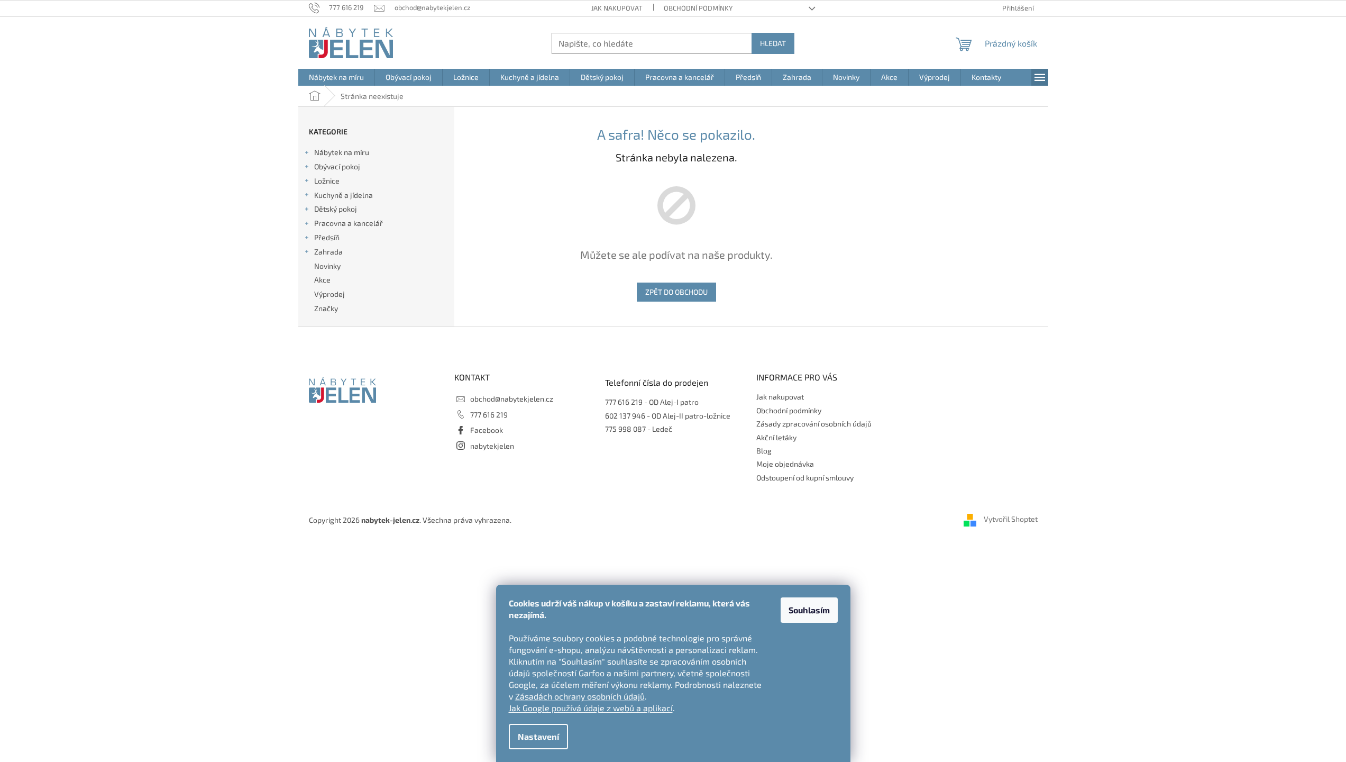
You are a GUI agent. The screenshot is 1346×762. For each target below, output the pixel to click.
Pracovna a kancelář (348, 223)
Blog (764, 450)
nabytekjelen (492, 445)
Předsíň (327, 237)
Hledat (773, 43)
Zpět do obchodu (676, 291)
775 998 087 (625, 428)
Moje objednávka (785, 463)
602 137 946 (625, 415)
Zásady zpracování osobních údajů (814, 423)
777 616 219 (489, 414)
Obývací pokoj (337, 166)
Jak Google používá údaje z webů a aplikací (591, 708)
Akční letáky (776, 437)
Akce (322, 279)
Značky (326, 308)
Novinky (327, 265)
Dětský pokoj (335, 208)
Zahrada (328, 251)
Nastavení (538, 736)
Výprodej (329, 293)
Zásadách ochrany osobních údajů (580, 696)
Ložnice (327, 180)
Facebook (486, 429)
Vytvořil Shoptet (1011, 518)
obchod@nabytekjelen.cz (511, 398)
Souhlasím (809, 610)
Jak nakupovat (617, 8)
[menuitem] (336, 77)
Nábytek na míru (341, 152)
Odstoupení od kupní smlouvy (805, 477)
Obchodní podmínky (698, 8)
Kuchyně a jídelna (343, 194)
